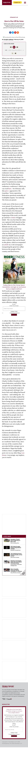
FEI (11, 564)
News (18, 543)
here (9, 189)
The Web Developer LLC (15, 743)
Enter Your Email (14, 305)
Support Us (17, 2)
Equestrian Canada (14, 550)
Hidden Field (14, 311)
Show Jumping (13, 543)
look (13, 218)
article (6, 245)
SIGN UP (14, 314)
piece (7, 191)
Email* (14, 304)
